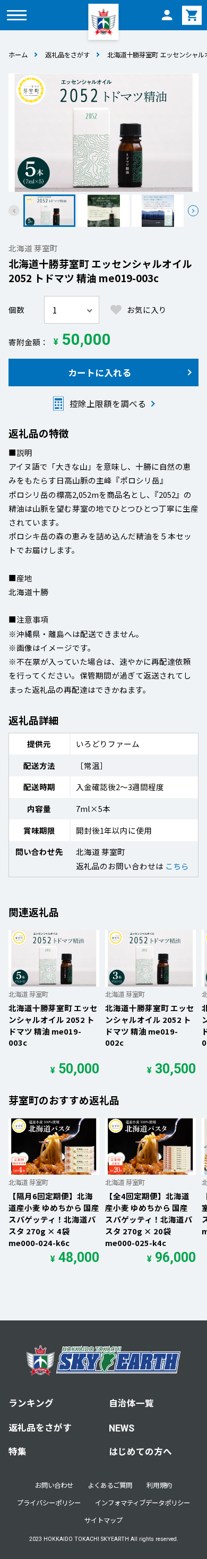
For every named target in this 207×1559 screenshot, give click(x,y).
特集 (17, 1451)
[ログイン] (166, 14)
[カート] (191, 14)
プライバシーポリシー (49, 1502)
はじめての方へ (140, 1451)
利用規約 (159, 1485)
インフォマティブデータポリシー (142, 1502)
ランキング (31, 1402)
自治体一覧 (131, 1402)
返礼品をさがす (67, 55)
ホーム (18, 55)
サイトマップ (103, 1520)
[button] (193, 210)
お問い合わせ (54, 1485)
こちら (177, 865)
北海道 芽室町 (33, 247)
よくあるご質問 (110, 1485)
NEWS (121, 1428)
